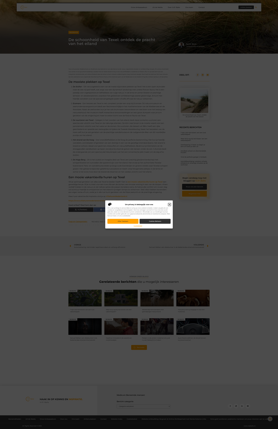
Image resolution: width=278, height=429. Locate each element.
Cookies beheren (155, 221)
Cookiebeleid (138, 226)
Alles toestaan (123, 221)
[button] (169, 204)
